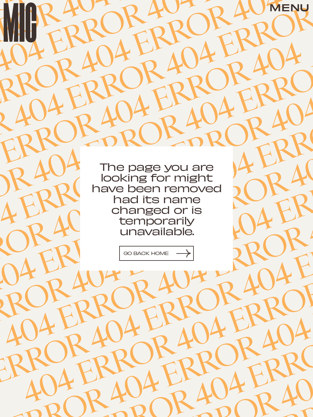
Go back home (146, 253)
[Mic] (20, 22)
